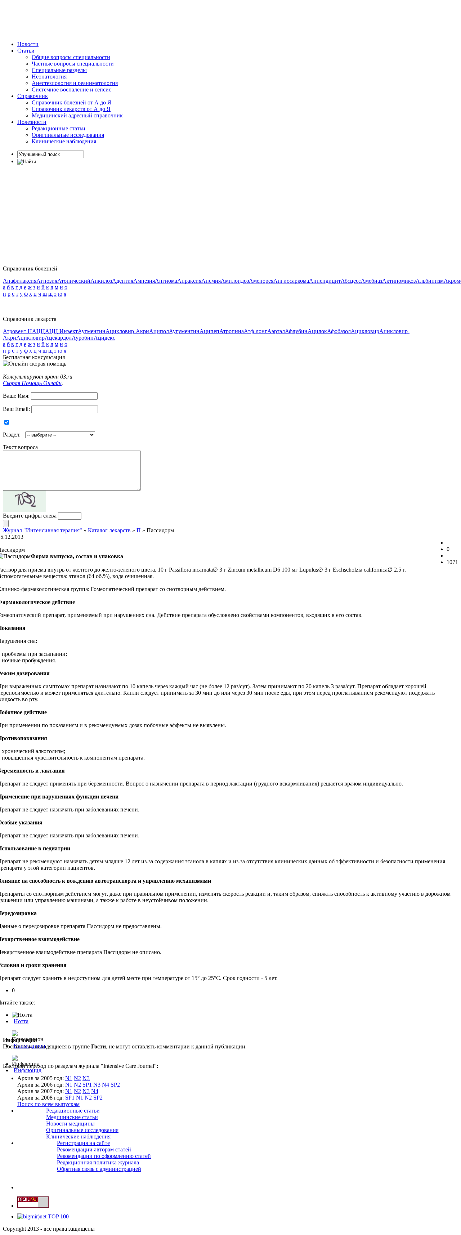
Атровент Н (17, 331)
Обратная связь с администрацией (99, 1169)
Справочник (32, 96)
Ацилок (317, 331)
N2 (77, 1078)
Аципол (159, 331)
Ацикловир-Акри (127, 331)
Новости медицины (70, 1123)
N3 (86, 1078)
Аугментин (92, 331)
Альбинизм (430, 281)
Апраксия (189, 281)
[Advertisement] (134, 19)
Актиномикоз (399, 281)
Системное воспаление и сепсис (71, 89)
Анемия (211, 281)
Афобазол (339, 331)
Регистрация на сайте (83, 1143)
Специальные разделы (59, 70)
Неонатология (49, 76)
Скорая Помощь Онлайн (32, 383)
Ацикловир (365, 331)
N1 (68, 1078)
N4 (105, 1085)
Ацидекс (104, 338)
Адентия (122, 281)
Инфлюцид (27, 1070)
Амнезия (144, 281)
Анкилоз (101, 281)
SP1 (87, 1085)
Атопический (73, 281)
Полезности (31, 122)
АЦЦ (38, 331)
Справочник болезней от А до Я (71, 102)
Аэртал (276, 331)
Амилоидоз (235, 281)
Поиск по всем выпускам (48, 1104)
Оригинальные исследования (68, 135)
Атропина (231, 331)
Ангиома (166, 281)
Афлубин (296, 331)
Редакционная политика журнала (98, 1162)
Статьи (26, 51)
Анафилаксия (19, 281)
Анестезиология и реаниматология (75, 83)
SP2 (115, 1085)
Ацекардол (58, 338)
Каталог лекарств (109, 530)
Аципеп (209, 331)
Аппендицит (325, 281)
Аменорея (261, 281)
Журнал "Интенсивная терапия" (42, 530)
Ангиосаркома (291, 281)
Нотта (21, 1021)
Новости (28, 44)
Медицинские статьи (72, 1117)
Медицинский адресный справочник (77, 115)
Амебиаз (371, 281)
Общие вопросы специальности (71, 57)
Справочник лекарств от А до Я (71, 109)
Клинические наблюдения (64, 141)
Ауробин (83, 338)
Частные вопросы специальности (73, 64)
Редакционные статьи (58, 128)
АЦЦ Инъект (61, 331)
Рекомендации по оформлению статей (104, 1156)
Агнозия (46, 281)
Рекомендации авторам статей (94, 1149)
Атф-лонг (255, 331)
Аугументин (184, 331)
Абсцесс (351, 281)
